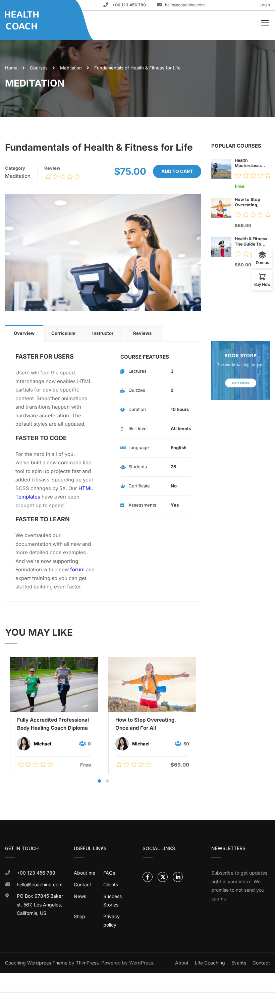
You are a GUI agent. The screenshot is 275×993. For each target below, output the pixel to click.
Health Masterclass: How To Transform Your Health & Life (251, 163)
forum (77, 569)
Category (15, 168)
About (181, 962)
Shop (79, 916)
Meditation (71, 67)
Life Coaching (210, 962)
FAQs (109, 873)
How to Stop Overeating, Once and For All (145, 724)
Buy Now (262, 284)
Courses (39, 67)
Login (265, 4)
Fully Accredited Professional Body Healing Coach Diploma (53, 724)
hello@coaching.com (185, 4)
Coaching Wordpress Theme (36, 962)
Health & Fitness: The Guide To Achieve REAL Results (252, 241)
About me (84, 873)
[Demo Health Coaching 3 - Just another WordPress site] (30, 20)
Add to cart (177, 171)
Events (238, 962)
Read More (54, 684)
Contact (82, 884)
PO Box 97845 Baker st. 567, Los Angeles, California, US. (40, 904)
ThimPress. (88, 962)
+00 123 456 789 (128, 4)
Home (11, 67)
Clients (110, 884)
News (80, 896)
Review (52, 168)
